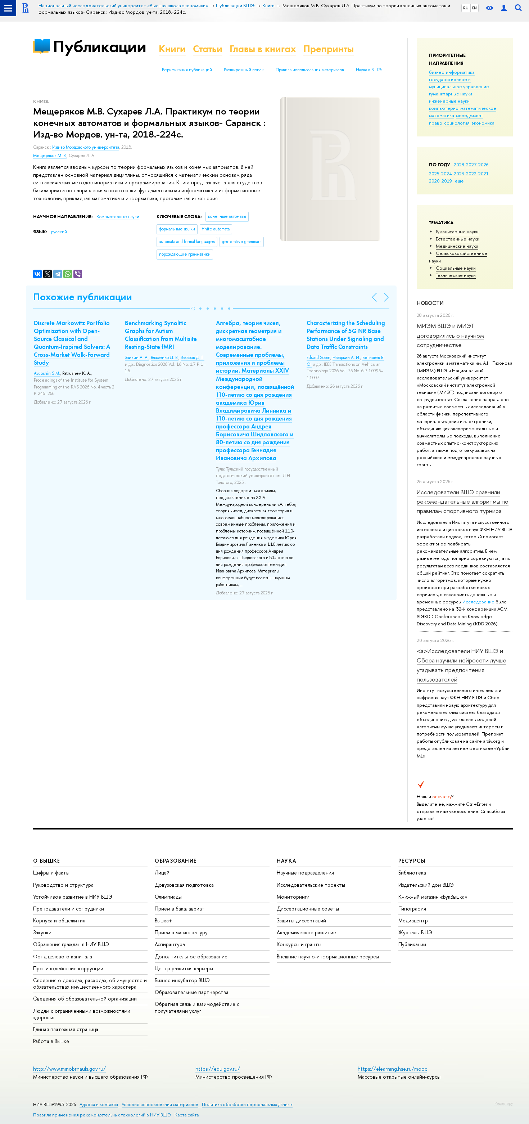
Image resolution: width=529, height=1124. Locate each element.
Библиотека (412, 872)
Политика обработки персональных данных (247, 1104)
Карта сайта (187, 1115)
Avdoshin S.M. (47, 373)
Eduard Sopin (318, 357)
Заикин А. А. (137, 357)
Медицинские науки (457, 246)
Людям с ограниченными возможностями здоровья (81, 1014)
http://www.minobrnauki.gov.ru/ (69, 1068)
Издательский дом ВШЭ (426, 884)
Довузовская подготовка (184, 884)
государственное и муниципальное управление (459, 83)
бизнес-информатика (452, 72)
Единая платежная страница (65, 1029)
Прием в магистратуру (181, 932)
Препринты (328, 48)
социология (457, 123)
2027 (471, 164)
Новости (430, 303)
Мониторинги (293, 896)
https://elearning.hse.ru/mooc (392, 1068)
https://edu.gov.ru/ (217, 1068)
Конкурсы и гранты (299, 944)
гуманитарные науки (450, 93)
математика (441, 115)
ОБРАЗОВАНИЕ (175, 860)
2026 (483, 164)
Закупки (42, 932)
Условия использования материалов (160, 1104)
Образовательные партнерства (192, 992)
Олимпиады (168, 896)
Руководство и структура (63, 884)
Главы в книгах (263, 48)
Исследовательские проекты (311, 884)
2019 (447, 180)
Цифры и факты (51, 872)
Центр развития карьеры (184, 968)
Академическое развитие (306, 932)
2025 (434, 173)
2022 (471, 173)
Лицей (162, 872)
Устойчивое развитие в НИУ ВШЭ (72, 896)
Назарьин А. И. (346, 357)
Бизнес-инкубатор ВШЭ (182, 980)
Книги (172, 48)
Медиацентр (413, 920)
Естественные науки (457, 238)
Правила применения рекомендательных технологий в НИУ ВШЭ (102, 1115)
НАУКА (287, 860)
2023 (459, 173)
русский (59, 232)
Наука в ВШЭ (368, 70)
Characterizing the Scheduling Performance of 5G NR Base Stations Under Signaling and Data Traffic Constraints (346, 335)
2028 (459, 164)
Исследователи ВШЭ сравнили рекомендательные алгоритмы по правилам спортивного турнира (462, 501)
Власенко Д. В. (164, 357)
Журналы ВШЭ (415, 932)
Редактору (503, 1103)
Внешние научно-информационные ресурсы (328, 956)
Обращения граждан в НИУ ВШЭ (71, 944)
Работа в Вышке (51, 1041)
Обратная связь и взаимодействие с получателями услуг (197, 1007)
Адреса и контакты (99, 1104)
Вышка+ (163, 920)
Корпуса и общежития (59, 920)
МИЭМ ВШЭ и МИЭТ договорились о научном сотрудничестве (450, 335)
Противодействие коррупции (68, 968)
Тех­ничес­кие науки (456, 275)
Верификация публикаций (187, 70)
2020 (434, 180)
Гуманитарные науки (457, 231)
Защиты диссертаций (301, 920)
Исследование (478, 601)
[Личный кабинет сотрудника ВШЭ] (503, 8)
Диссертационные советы (308, 908)
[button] (193, 308)
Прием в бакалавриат (180, 908)
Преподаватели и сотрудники (68, 908)
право (435, 123)
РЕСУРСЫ (412, 860)
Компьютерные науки (117, 217)
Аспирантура (170, 944)
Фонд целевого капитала (62, 956)
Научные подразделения (305, 872)
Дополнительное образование (191, 956)
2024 (446, 173)
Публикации (99, 46)
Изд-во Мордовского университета (85, 147)
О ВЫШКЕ (46, 860)
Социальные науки (456, 268)
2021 (483, 173)
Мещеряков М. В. (50, 155)
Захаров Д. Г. (192, 357)
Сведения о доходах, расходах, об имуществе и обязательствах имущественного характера (90, 983)
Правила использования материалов (310, 70)
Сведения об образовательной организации (85, 998)
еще (459, 180)
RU (466, 7)
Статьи (207, 48)
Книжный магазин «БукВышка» (432, 896)
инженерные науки (449, 101)
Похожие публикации (82, 297)
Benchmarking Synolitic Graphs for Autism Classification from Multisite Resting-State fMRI (161, 335)
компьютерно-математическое (462, 108)
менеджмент (469, 115)
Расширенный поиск (244, 70)
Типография (412, 908)
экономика (482, 123)
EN (474, 7)
